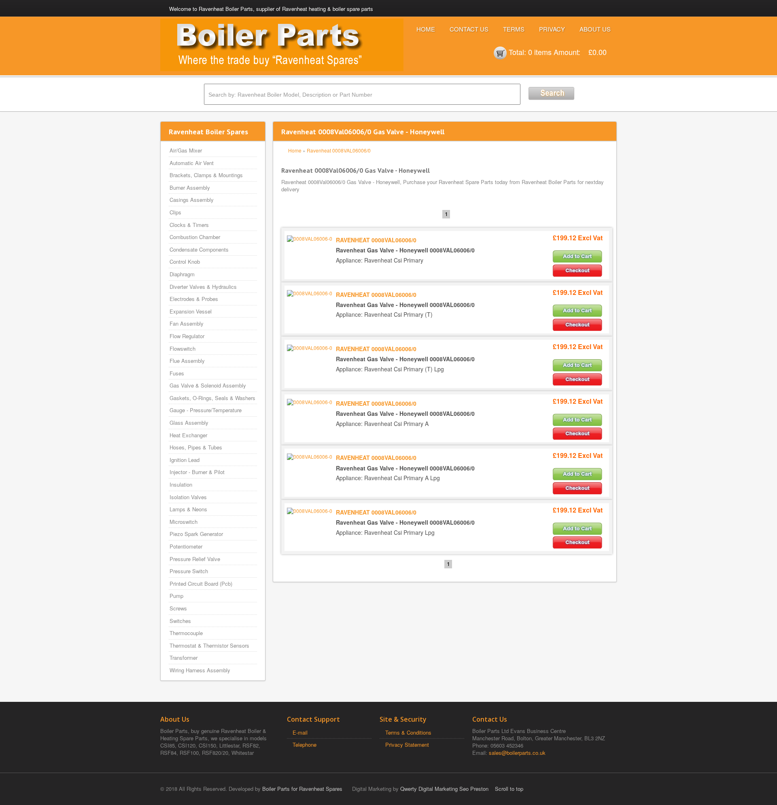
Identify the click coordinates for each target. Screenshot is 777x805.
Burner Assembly (190, 187)
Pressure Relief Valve (195, 559)
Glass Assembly (189, 422)
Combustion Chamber (195, 237)
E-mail (300, 732)
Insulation (181, 484)
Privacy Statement (407, 744)
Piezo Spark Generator (196, 534)
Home (425, 29)
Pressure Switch (189, 571)
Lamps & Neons (188, 509)
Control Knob (185, 261)
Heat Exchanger (188, 435)
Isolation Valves (188, 497)
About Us (595, 29)
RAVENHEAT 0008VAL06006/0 (376, 240)
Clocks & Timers (189, 225)
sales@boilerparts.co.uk (517, 752)
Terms (513, 29)
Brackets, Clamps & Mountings (206, 175)
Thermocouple (186, 633)
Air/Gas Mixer (186, 150)
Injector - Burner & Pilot (197, 472)
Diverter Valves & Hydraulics (203, 286)
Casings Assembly (192, 199)
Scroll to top (509, 788)
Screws (178, 608)
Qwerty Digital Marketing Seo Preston (444, 788)
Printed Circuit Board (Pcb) (201, 583)
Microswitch (183, 521)
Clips (175, 212)
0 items (540, 52)
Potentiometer (186, 546)
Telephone (304, 744)
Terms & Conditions (408, 732)
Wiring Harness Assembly (200, 670)
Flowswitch (182, 348)
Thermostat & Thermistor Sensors (209, 645)
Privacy (552, 29)
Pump (176, 596)
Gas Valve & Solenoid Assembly (208, 385)
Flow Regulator (187, 336)
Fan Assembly (187, 323)
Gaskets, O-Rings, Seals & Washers (212, 398)
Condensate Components (199, 249)
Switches (180, 621)
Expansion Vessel (191, 311)
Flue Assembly (187, 360)
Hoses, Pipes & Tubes (196, 447)
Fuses (177, 373)
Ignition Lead (185, 460)
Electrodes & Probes (194, 299)
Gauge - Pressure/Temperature (206, 410)
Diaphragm (182, 274)
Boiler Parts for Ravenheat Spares (302, 788)
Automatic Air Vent (192, 163)
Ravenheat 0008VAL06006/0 (339, 150)
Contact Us (469, 29)
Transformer (183, 657)
